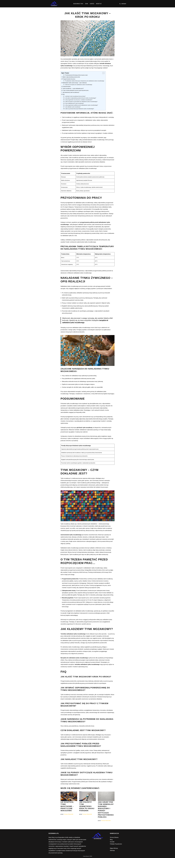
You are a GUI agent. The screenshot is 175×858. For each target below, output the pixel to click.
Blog (111, 839)
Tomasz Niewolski (68, 814)
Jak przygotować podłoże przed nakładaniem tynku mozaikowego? (81, 105)
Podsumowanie (66, 86)
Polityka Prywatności (116, 844)
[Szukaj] (120, 3)
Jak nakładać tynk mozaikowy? (72, 107)
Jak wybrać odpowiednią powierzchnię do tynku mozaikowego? (80, 98)
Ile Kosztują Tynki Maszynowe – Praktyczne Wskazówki (67, 806)
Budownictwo (78, 3)
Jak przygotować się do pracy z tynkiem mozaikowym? (78, 99)
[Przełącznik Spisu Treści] (102, 73)
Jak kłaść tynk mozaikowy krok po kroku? (75, 96)
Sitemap (112, 850)
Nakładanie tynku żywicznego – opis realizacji (74, 82)
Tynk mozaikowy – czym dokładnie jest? (73, 88)
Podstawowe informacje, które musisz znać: (76, 75)
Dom (86, 3)
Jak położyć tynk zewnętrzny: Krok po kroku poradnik (86, 806)
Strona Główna (114, 837)
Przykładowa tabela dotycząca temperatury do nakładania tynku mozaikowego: (84, 80)
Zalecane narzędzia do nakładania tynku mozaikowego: (78, 84)
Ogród (92, 3)
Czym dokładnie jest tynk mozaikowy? (74, 103)
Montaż (99, 3)
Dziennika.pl (86, 856)
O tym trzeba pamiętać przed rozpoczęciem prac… (75, 90)
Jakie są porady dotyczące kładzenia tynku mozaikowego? (79, 108)
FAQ (63, 94)
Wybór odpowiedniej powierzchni (71, 77)
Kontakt (112, 842)
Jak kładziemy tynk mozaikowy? (70, 92)
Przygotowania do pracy (68, 79)
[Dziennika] (54, 3)
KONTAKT (123, 3)
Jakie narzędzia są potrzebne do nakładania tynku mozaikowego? (81, 101)
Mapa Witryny (114, 848)
